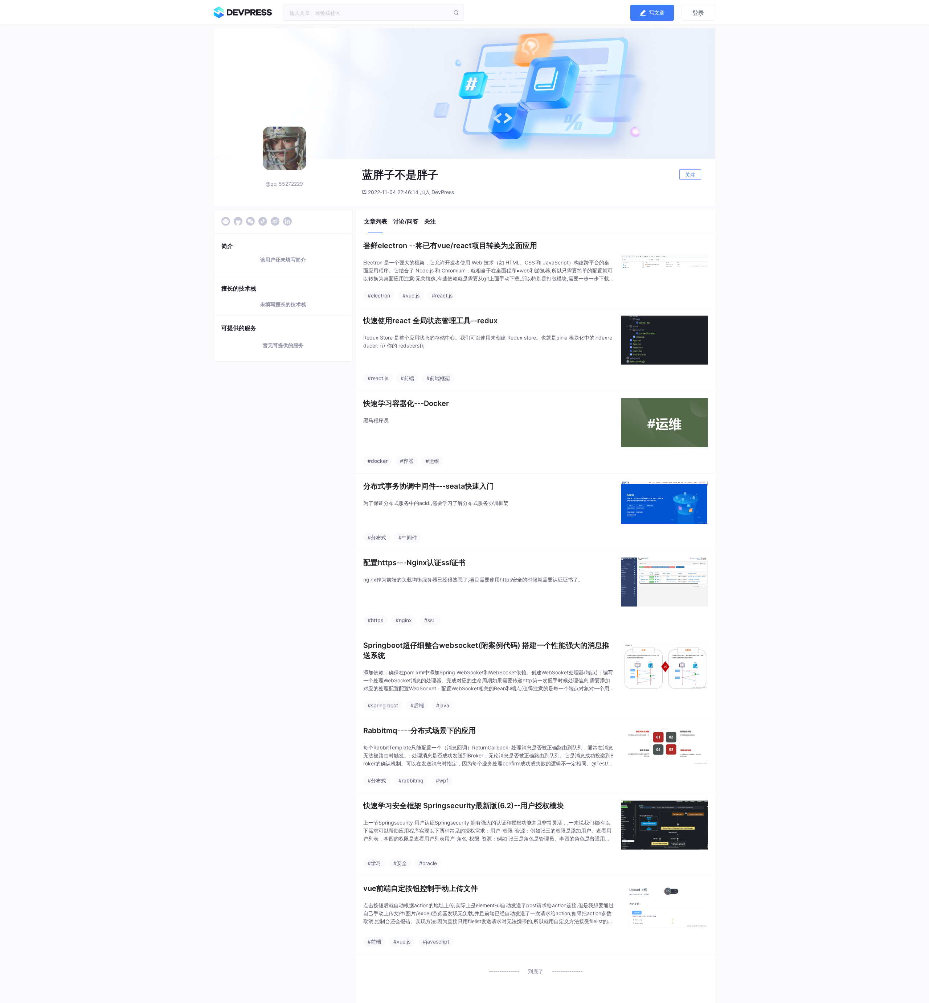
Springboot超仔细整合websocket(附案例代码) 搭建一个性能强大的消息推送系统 (486, 650)
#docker (378, 461)
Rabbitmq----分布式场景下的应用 (419, 730)
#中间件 (407, 537)
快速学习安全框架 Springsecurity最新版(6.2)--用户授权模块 (463, 805)
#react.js (442, 295)
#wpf (442, 780)
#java (442, 705)
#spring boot (383, 705)
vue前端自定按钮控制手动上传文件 (420, 888)
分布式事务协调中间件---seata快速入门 (428, 486)
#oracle (428, 863)
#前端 (407, 378)
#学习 (374, 863)
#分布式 (377, 537)
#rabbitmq (410, 780)
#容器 (406, 461)
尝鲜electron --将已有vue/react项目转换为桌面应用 (450, 245)
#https (375, 620)
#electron (379, 295)
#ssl (429, 620)
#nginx (404, 620)
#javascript (436, 941)
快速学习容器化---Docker (406, 403)
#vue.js (411, 295)
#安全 (400, 863)
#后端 (417, 705)
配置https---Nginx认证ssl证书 (414, 562)
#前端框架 (438, 378)
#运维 (432, 461)
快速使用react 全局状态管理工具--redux (430, 320)
